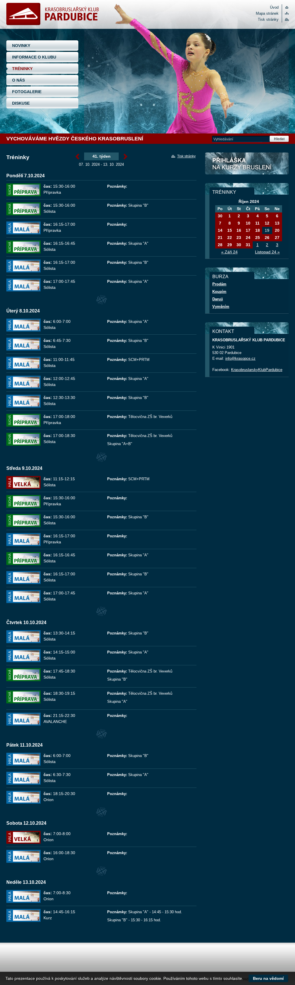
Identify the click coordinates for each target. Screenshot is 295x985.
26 (267, 237)
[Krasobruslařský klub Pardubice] (52, 24)
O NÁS (18, 80)
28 (220, 244)
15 (229, 230)
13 (277, 223)
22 (229, 237)
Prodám (219, 284)
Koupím (219, 291)
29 (229, 244)
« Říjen (77, 156)
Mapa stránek (267, 13)
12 (267, 223)
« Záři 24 (229, 252)
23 (239, 237)
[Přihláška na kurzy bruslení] (247, 163)
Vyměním (220, 306)
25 (257, 237)
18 (257, 230)
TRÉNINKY (22, 68)
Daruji (217, 299)
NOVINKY (21, 45)
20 (277, 230)
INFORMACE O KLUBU (34, 57)
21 (220, 237)
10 (248, 223)
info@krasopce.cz (240, 358)
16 (239, 230)
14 (220, 230)
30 (220, 216)
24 (248, 237)
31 (248, 244)
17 (248, 230)
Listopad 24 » (267, 252)
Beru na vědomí (268, 978)
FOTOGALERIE (26, 91)
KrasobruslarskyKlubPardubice (256, 370)
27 (277, 237)
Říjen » (125, 156)
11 (257, 223)
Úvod (274, 7)
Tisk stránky (268, 19)
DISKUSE (21, 103)
